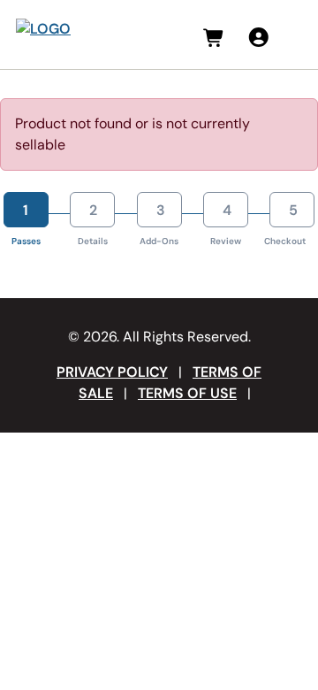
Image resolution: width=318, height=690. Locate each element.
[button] (214, 38)
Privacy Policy (112, 372)
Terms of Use (187, 393)
